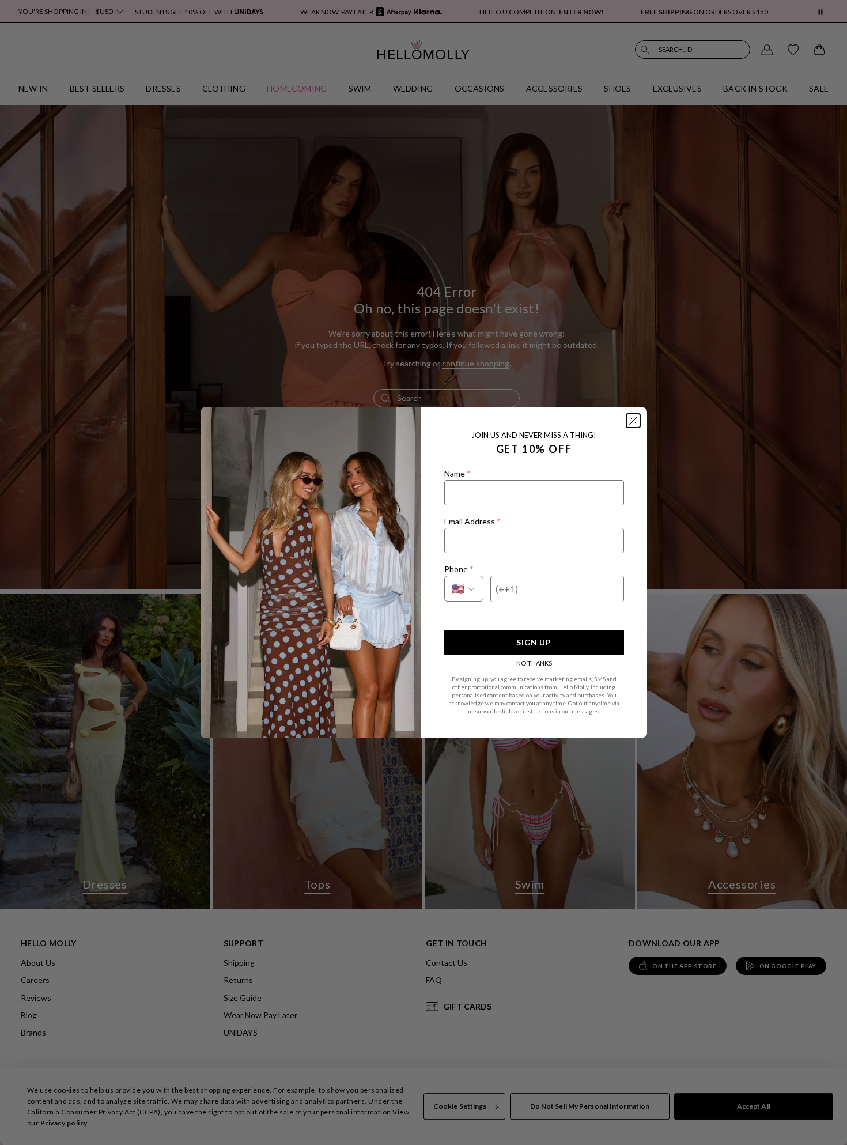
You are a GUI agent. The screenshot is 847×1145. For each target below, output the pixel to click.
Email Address (472, 521)
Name (457, 473)
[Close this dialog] (633, 421)
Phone (458, 569)
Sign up (533, 642)
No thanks (534, 663)
